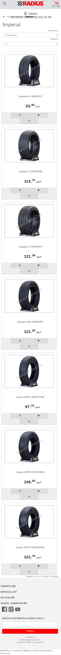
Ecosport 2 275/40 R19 (30, 247)
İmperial (30, 17)
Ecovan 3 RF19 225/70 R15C (30, 547)
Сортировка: (53, 31)
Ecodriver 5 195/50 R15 (30, 96)
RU (58, 6)
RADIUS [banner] (30, 5)
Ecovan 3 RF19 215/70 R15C (30, 472)
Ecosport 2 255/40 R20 (30, 171)
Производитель (15, 17)
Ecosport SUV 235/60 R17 (30, 322)
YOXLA (30, 631)
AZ (53, 6)
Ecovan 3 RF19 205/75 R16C (30, 397)
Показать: (54, 39)
